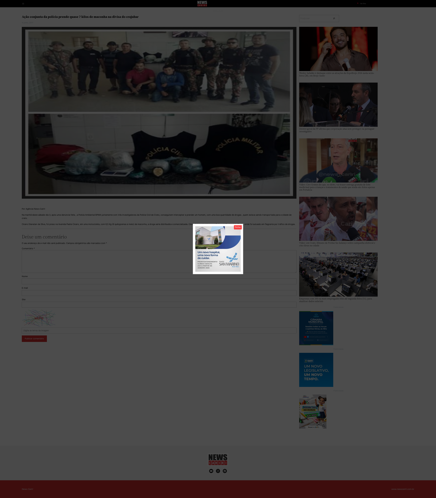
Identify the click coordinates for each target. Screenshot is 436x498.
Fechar (238, 227)
